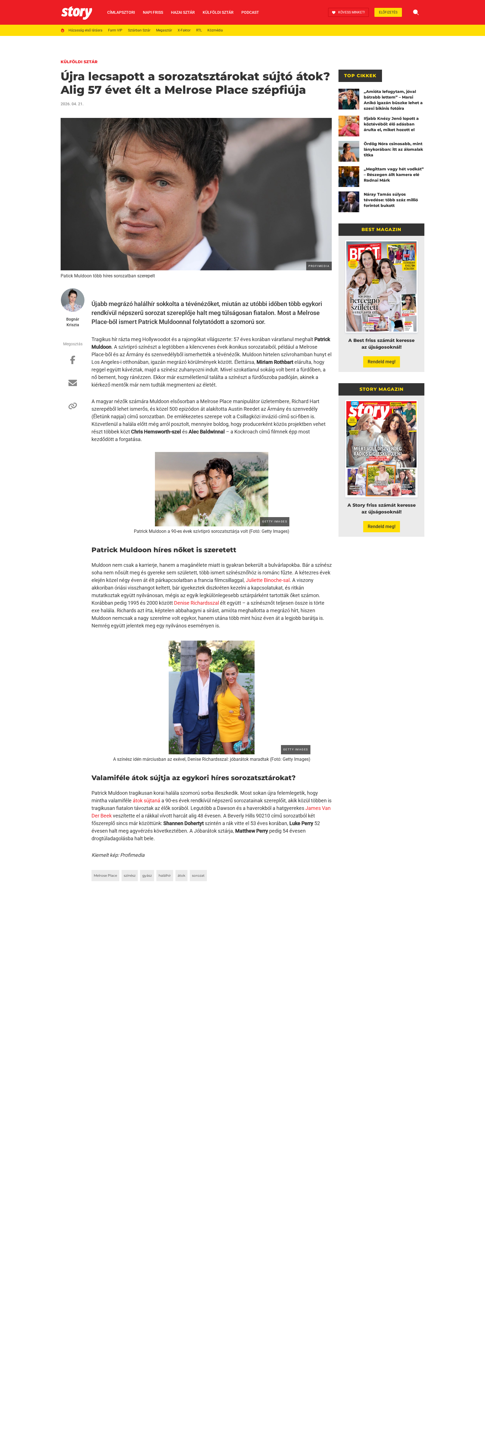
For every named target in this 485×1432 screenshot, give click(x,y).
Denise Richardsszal (196, 603)
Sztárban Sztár (139, 30)
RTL (199, 30)
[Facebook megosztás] (72, 363)
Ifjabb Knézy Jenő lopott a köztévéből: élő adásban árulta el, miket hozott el (391, 124)
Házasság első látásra (85, 30)
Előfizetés (388, 12)
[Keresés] (416, 12)
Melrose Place (105, 875)
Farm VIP (115, 30)
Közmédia (215, 30)
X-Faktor (184, 30)
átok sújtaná (146, 800)
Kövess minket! (351, 12)
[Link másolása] (72, 409)
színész (130, 875)
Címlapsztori (121, 12)
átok (181, 875)
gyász (147, 875)
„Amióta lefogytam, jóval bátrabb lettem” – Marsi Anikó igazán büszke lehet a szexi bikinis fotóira (393, 100)
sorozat (198, 875)
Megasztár (164, 30)
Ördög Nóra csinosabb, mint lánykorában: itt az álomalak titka (393, 149)
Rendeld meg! (381, 361)
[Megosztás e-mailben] (72, 386)
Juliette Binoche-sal (268, 580)
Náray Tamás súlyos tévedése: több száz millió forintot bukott (391, 200)
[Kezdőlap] (77, 12)
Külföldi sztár (218, 12)
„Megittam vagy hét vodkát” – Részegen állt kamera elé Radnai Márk (394, 174)
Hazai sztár (183, 12)
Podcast (250, 12)
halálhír (165, 875)
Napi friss (153, 12)
